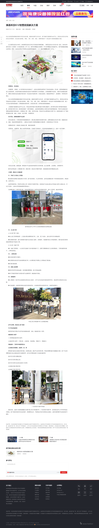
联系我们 (48, 499)
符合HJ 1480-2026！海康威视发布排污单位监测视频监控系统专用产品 (82, 84)
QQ (85, 489)
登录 (88, 5)
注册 (92, 5)
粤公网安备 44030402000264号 (42, 524)
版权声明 (48, 492)
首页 (22, 5)
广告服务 (48, 494)
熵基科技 (19, 453)
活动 (41, 5)
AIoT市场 (84, 52)
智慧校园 (24, 453)
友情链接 (48, 496)
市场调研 (84, 66)
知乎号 (90, 495)
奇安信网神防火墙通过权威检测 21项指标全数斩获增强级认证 (82, 81)
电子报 (65, 1)
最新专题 (37, 494)
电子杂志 (71, 1)
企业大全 (37, 496)
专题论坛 (37, 492)
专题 (35, 5)
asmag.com (59, 490)
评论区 (33, 29)
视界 (61, 5)
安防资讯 (37, 488)
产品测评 (37, 490)
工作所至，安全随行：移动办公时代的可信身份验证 (82, 78)
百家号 (78, 495)
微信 (79, 487)
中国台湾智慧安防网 (61, 494)
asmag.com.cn (60, 492)
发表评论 (64, 472)
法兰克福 (59, 488)
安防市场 (89, 66)
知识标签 (37, 499)
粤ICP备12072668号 (29, 524)
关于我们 (48, 488)
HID (83, 45)
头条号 (84, 495)
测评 (48, 5)
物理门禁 (88, 45)
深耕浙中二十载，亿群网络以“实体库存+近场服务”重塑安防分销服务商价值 (82, 87)
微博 (91, 489)
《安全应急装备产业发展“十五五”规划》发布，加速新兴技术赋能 (81, 75)
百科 (54, 5)
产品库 (68, 5)
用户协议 (48, 490)
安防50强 (84, 57)
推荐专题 (74, 36)
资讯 (28, 5)
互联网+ (45, 49)
